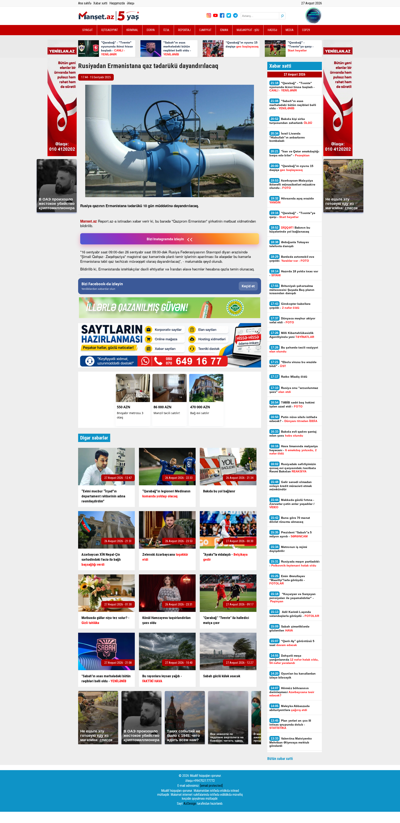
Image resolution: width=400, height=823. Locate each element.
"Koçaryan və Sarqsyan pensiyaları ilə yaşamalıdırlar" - (292, 597)
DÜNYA (151, 30)
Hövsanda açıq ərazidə (291, 200)
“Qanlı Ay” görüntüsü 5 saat (292, 643)
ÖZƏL (166, 30)
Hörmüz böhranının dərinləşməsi (291, 691)
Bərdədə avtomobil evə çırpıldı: (291, 258)
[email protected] (211, 786)
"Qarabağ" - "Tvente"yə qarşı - (292, 215)
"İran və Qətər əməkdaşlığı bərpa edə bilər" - (294, 153)
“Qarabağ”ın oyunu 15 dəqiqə (291, 168)
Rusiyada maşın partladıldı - (294, 563)
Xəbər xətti (100, 3)
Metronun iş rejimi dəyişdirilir (288, 549)
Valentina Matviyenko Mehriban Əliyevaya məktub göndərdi (290, 742)
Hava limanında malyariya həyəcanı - (293, 449)
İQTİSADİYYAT (109, 30)
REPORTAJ (184, 30)
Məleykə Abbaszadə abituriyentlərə (289, 708)
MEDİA (290, 30)
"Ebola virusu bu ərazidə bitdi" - (293, 364)
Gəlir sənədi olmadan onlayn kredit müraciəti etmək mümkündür (290, 485)
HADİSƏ (272, 30)
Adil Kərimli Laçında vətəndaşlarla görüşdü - (294, 614)
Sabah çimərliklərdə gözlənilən (289, 628)
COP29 (306, 30)
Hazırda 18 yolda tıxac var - (293, 273)
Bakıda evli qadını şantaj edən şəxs (293, 433)
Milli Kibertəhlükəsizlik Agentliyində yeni (291, 335)
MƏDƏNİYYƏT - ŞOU (248, 30)
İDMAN (224, 30)
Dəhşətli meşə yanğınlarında (294, 659)
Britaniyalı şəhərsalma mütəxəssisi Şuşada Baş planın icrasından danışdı (292, 289)
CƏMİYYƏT (205, 30)
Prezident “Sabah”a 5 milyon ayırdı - (290, 534)
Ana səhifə (84, 3)
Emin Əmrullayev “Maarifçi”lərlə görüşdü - (287, 579)
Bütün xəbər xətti (280, 758)
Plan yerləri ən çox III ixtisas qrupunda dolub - (290, 724)
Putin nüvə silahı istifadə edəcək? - (293, 419)
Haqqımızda (117, 3)
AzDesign (190, 804)
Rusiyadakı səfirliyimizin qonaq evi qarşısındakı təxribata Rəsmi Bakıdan (292, 467)
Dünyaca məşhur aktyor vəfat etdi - (292, 320)
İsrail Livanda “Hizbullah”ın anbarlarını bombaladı (287, 137)
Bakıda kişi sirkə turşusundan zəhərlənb (290, 121)
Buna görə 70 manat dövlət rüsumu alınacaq (289, 519)
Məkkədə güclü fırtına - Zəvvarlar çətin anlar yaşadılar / (291, 503)
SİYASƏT (87, 30)
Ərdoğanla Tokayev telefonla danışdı (289, 244)
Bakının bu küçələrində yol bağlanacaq (289, 229)
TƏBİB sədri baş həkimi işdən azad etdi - (292, 404)
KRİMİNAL (132, 30)
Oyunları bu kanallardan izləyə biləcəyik (292, 675)
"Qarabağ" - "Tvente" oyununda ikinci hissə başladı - (292, 86)
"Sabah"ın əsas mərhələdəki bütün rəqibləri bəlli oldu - (292, 104)
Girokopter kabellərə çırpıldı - (290, 305)
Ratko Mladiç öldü (289, 376)
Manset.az (88, 221)
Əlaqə (130, 3)
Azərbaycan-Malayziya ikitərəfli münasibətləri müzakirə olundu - (292, 184)
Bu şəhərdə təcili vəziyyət (293, 349)
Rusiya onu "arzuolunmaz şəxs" (293, 389)
